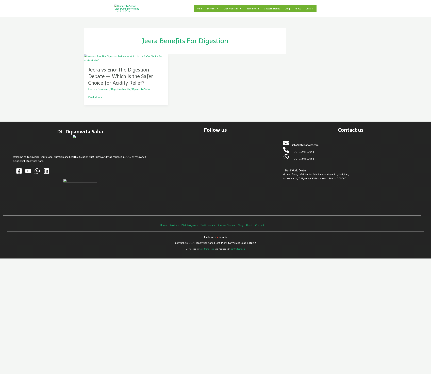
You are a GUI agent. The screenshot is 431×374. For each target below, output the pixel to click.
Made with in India (215, 237)
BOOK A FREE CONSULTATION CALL (70, 339)
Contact (309, 8)
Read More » (95, 97)
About (298, 8)
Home (199, 8)
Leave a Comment (98, 89)
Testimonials (253, 8)
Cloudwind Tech (206, 249)
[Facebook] (19, 171)
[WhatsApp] (37, 171)
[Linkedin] (46, 171)
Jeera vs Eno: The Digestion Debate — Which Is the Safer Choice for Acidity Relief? (120, 76)
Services (211, 8)
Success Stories (272, 8)
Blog (287, 8)
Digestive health (120, 89)
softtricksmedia (238, 249)
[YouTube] (28, 171)
